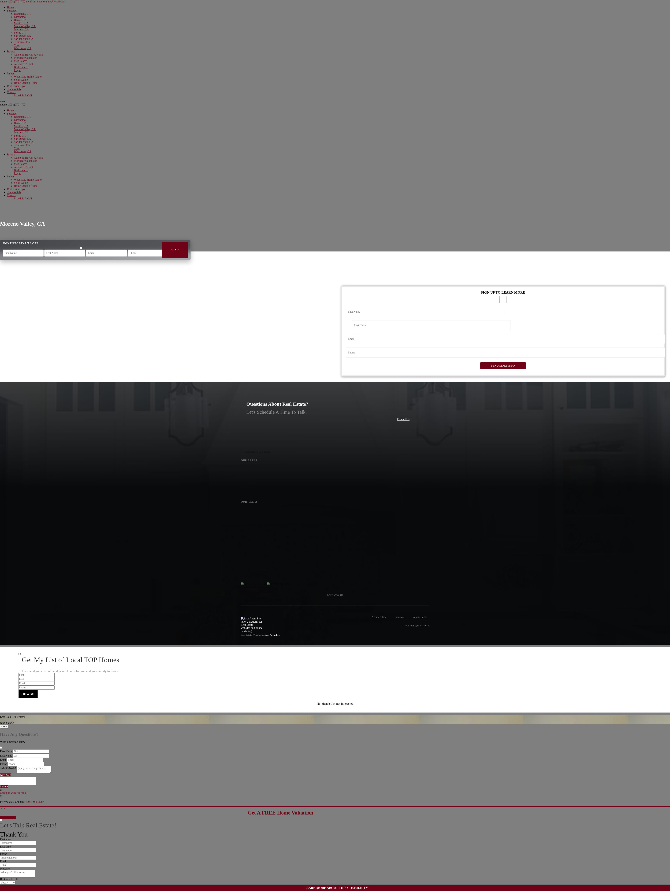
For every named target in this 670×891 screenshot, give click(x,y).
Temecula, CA (22, 42)
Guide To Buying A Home (28, 54)
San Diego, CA (22, 35)
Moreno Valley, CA (25, 26)
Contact (11, 92)
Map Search (20, 60)
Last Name (6, 755)
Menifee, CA (21, 23)
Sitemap (400, 617)
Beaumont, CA (22, 13)
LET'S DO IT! (8, 817)
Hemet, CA (20, 20)
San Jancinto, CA (23, 38)
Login (17, 70)
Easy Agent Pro (272, 635)
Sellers (10, 73)
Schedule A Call (23, 95)
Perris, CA (20, 32)
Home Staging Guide (25, 82)
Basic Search (21, 67)
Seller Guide (21, 79)
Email (3, 759)
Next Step (5, 774)
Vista (17, 45)
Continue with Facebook (13, 792)
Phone (3, 763)
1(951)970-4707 (12, 104)
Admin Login (420, 617)
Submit (4, 786)
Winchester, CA (22, 48)
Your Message (8, 767)
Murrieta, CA (21, 29)
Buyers (11, 51)
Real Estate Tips (16, 86)
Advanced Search (24, 64)
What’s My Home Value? (28, 76)
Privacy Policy (378, 617)
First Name (6, 751)
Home (10, 7)
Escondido (20, 16)
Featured (12, 10)
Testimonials (14, 89)
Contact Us (403, 419)
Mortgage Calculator (25, 57)
